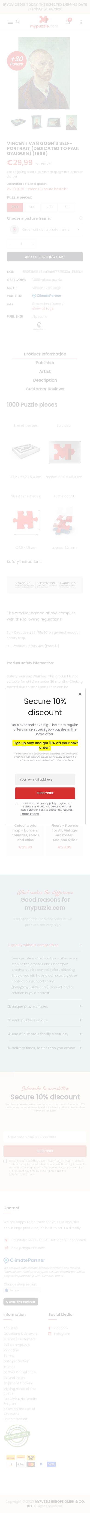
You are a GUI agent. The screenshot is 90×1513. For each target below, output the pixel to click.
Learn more (30, 814)
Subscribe (45, 793)
